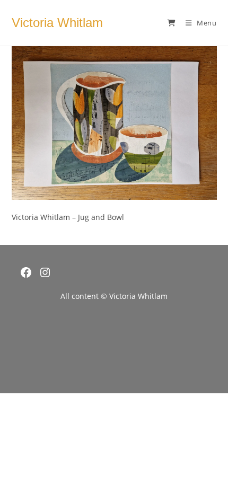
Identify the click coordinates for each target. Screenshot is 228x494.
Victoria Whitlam (57, 22)
